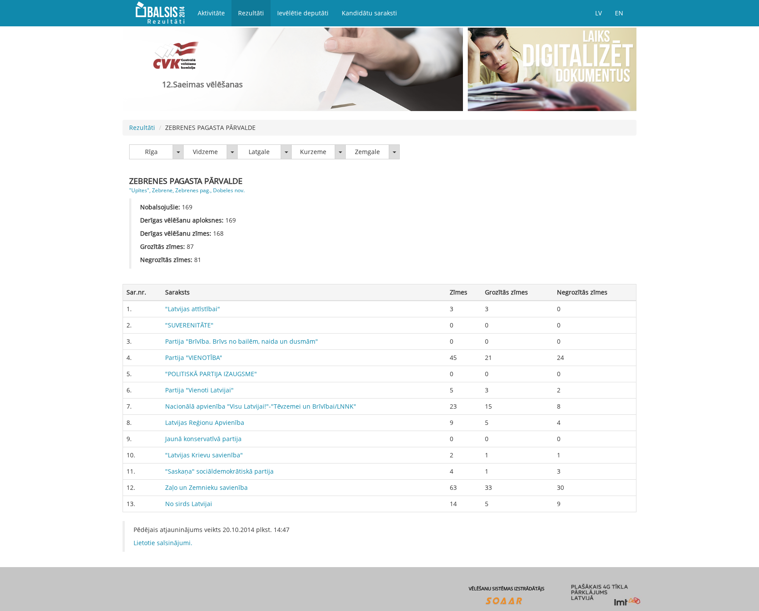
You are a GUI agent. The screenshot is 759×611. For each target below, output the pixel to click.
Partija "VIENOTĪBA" (193, 357)
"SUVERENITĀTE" (189, 325)
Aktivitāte (211, 13)
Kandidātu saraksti (369, 13)
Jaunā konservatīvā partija (203, 439)
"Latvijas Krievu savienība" (204, 455)
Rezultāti (251, 13)
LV (598, 13)
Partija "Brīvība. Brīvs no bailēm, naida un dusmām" (241, 341)
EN (619, 13)
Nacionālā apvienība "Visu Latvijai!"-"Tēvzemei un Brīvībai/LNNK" (260, 406)
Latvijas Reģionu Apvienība (204, 422)
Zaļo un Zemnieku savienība (206, 487)
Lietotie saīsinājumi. (163, 543)
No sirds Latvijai (188, 504)
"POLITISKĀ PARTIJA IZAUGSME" (211, 374)
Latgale (259, 151)
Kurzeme (313, 151)
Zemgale (367, 151)
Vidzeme (205, 151)
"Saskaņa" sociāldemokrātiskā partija (219, 471)
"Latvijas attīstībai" (192, 309)
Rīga (151, 151)
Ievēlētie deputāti (303, 13)
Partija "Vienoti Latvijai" (199, 390)
